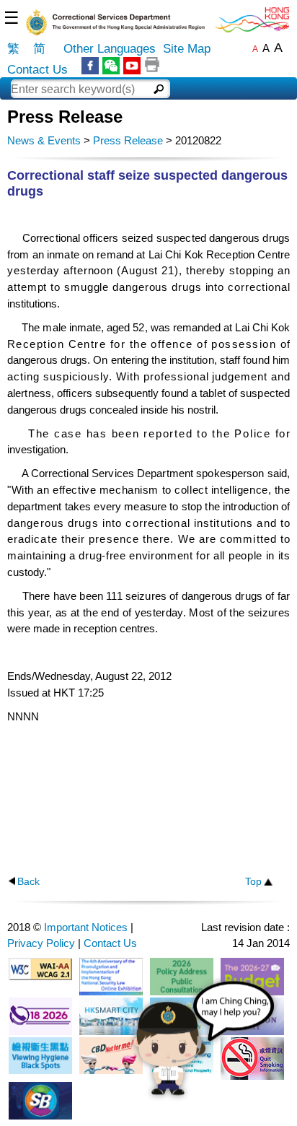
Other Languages (109, 49)
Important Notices (86, 927)
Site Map (186, 49)
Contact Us (37, 70)
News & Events (44, 140)
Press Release (128, 140)
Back (28, 881)
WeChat (111, 65)
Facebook (90, 65)
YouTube (132, 65)
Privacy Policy (41, 943)
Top (253, 881)
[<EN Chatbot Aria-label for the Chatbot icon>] (204, 1049)
